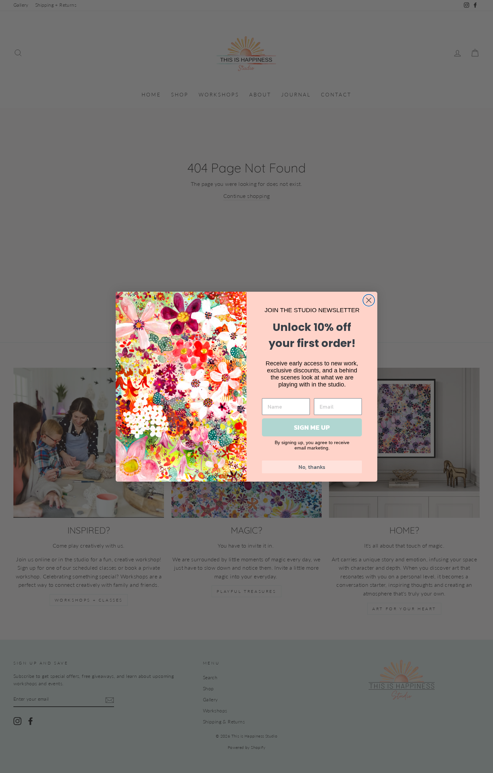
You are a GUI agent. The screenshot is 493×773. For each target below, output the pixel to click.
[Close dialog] (369, 300)
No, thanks (311, 467)
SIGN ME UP (312, 427)
